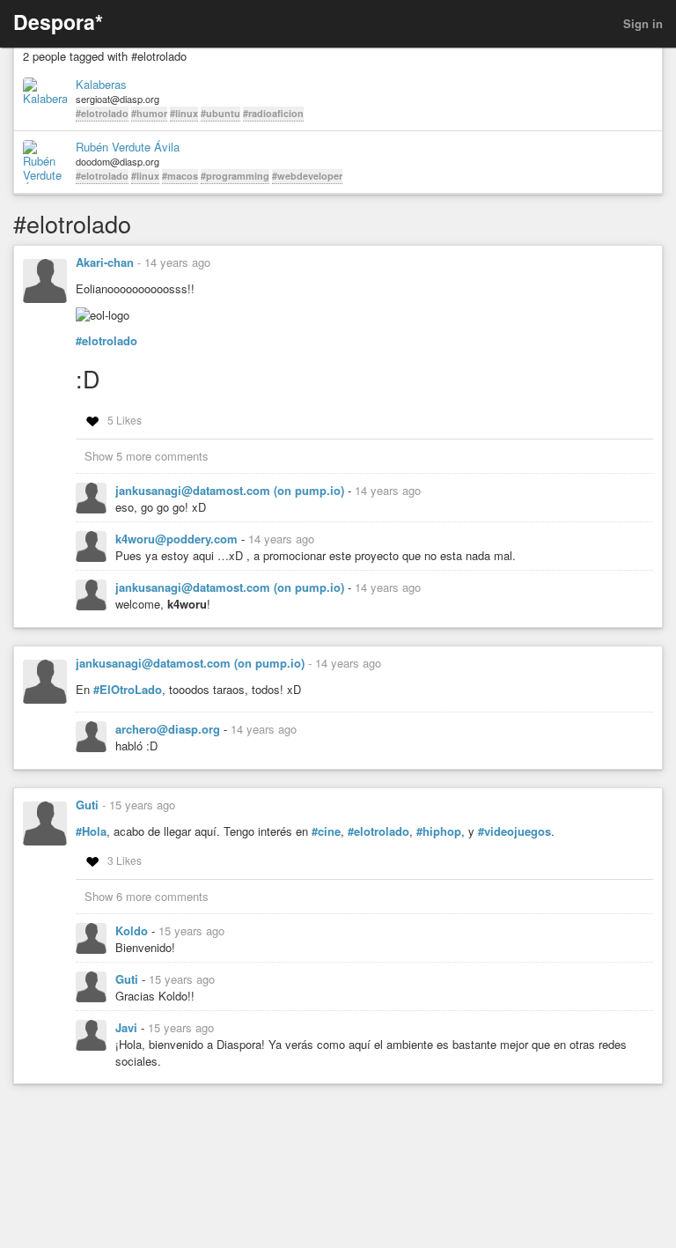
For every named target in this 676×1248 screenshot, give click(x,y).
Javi (128, 1027)
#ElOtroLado (127, 690)
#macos (180, 175)
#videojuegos (514, 831)
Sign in (643, 23)
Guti (87, 804)
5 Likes (124, 419)
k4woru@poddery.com (178, 538)
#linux (184, 113)
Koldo (133, 930)
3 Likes (124, 860)
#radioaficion (273, 113)
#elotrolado (102, 113)
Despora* (58, 21)
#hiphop (438, 831)
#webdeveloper (307, 175)
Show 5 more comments (146, 455)
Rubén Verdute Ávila (128, 147)
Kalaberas (101, 85)
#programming (235, 175)
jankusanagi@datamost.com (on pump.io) (231, 490)
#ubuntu (220, 113)
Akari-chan (105, 262)
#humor (149, 113)
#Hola (91, 831)
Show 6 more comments (146, 896)
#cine (326, 831)
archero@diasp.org (169, 728)
